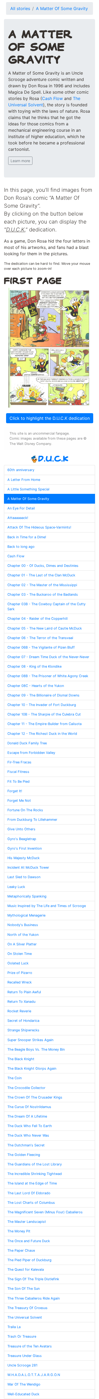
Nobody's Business (22, 925)
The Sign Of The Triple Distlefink (33, 1279)
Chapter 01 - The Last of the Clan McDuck (41, 575)
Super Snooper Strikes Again (30, 1040)
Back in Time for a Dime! (26, 537)
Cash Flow (52, 98)
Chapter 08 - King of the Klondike (34, 666)
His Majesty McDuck (23, 858)
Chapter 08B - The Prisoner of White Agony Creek (47, 676)
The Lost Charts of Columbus (31, 1203)
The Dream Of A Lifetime (27, 1116)
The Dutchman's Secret (26, 1145)
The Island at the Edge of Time (32, 1183)
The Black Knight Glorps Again (31, 1068)
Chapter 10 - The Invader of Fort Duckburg (41, 705)
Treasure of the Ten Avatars (29, 1346)
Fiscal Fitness (18, 772)
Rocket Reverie (19, 1011)
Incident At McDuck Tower (28, 867)
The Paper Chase (21, 1250)
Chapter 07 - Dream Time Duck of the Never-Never (48, 657)
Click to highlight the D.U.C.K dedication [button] (50, 418)
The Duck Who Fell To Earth (29, 1126)
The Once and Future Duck (28, 1241)
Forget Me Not (19, 801)
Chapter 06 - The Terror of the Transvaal (40, 638)
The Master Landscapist (26, 1222)
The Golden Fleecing (23, 1155)
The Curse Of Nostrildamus (29, 1107)
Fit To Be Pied (18, 781)
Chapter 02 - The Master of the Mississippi (42, 585)
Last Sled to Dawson (23, 877)
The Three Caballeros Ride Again (33, 1298)
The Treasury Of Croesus (27, 1308)
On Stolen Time (19, 954)
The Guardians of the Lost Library (34, 1164)
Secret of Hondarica (23, 1021)
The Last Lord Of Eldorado (28, 1193)
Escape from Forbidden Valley (31, 753)
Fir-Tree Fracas (19, 762)
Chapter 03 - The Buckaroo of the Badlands (42, 594)
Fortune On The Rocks (25, 810)
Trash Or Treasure (21, 1336)
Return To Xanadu (21, 1002)
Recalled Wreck (19, 982)
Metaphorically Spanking (26, 896)
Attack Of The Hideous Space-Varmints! (39, 527)
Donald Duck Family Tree (27, 743)
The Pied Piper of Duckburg (29, 1260)
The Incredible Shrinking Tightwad (34, 1174)
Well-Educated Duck (23, 1394)
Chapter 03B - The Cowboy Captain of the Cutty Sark (46, 606)
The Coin (14, 1078)
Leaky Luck (16, 887)
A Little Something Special (28, 489)
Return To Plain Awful (24, 992)
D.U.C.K (53, 458)
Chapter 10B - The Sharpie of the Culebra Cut (44, 714)
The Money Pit (18, 1231)
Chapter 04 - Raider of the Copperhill (37, 619)
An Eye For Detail (21, 508)
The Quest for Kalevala (25, 1270)
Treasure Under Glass (24, 1356)
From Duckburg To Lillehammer (32, 820)
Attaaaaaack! (17, 518)
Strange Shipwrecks (23, 1030)
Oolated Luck (18, 963)
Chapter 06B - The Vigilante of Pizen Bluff (41, 647)
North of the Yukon (23, 935)
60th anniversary (20, 470)
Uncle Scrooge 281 (22, 1365)
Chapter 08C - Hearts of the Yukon (35, 686)
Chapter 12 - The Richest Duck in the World (42, 734)
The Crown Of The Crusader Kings (34, 1097)
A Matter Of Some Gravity (62, 8)
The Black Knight (20, 1059)
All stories (20, 8)
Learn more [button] (20, 160)
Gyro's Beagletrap (21, 839)
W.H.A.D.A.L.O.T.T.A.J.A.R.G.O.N (33, 1375)
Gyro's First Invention (24, 848)
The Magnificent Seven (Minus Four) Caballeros (45, 1212)
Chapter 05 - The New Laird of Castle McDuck (44, 628)
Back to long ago (21, 547)
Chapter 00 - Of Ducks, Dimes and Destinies (42, 566)
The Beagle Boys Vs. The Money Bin (36, 1049)
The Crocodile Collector (26, 1088)
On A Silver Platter (22, 944)
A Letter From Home (23, 480)
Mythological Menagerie (26, 915)
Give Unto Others (21, 829)
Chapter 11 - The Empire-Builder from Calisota (44, 724)
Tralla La (14, 1327)
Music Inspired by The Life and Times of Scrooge (46, 906)
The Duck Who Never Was (28, 1135)
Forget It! (14, 791)
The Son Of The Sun (23, 1289)
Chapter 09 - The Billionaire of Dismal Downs (43, 695)
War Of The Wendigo (23, 1384)
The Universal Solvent (24, 1317)
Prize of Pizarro (19, 973)
